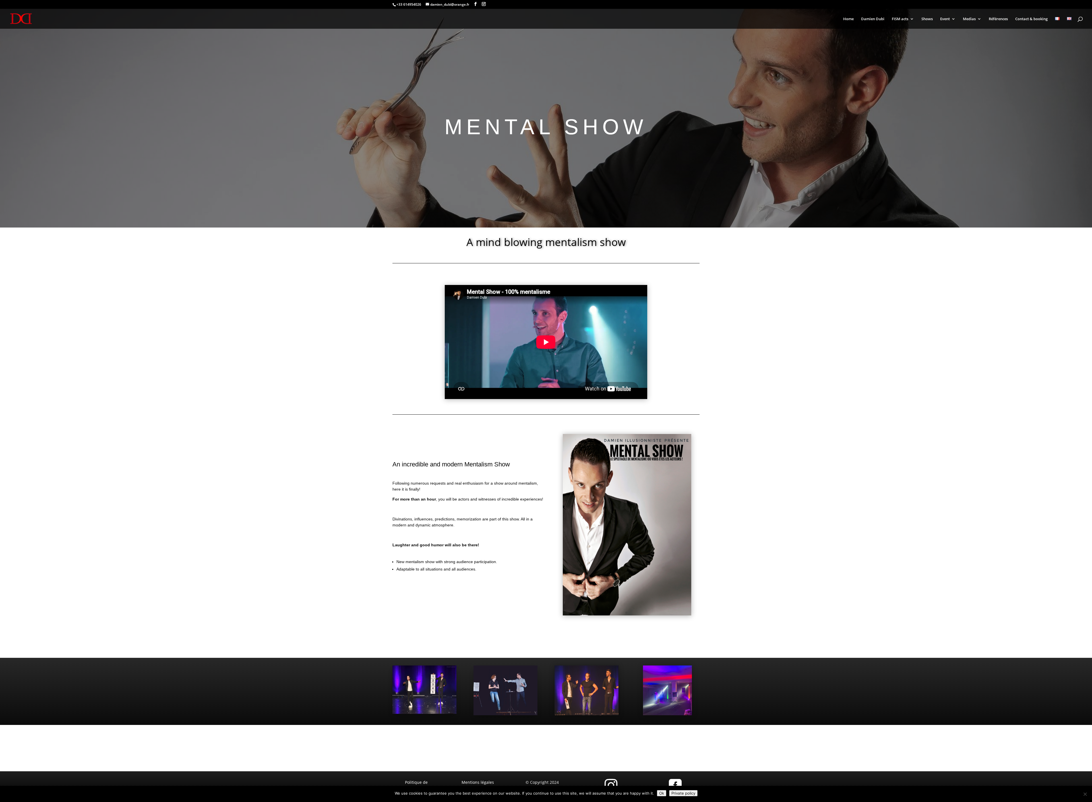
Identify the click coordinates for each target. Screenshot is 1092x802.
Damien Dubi (872, 19)
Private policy (683, 793)
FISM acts (900, 19)
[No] (1085, 794)
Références (998, 19)
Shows (927, 19)
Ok (661, 793)
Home (848, 19)
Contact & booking (1031, 19)
